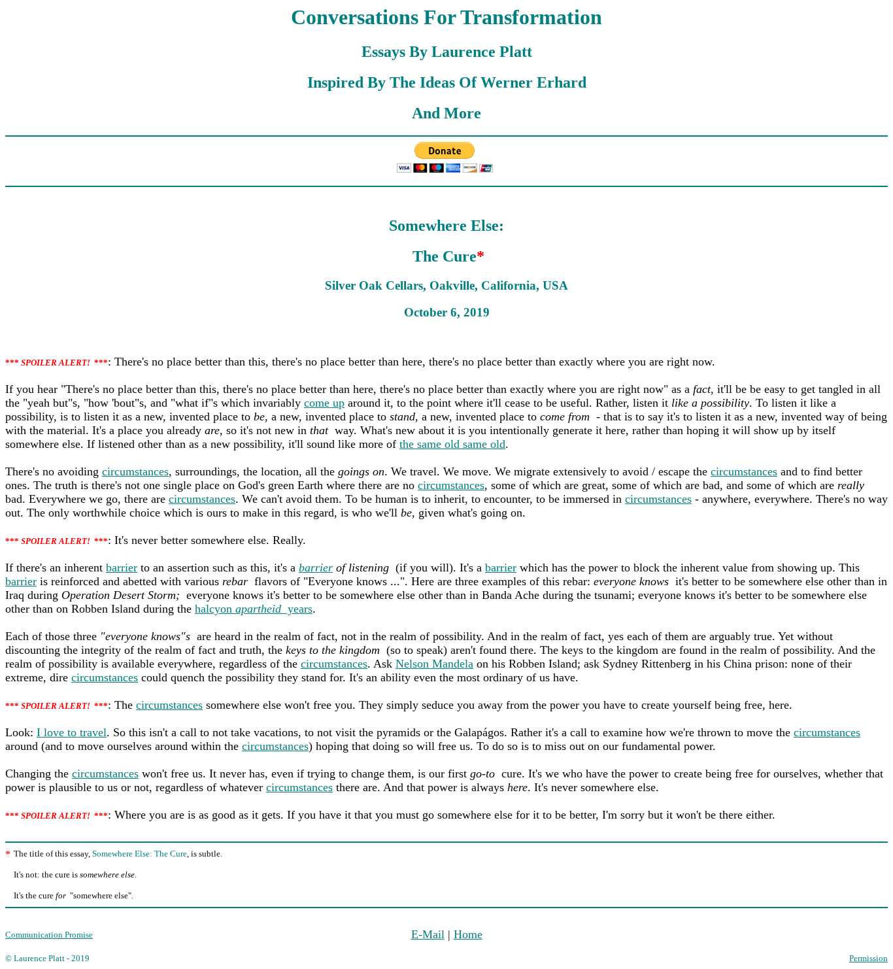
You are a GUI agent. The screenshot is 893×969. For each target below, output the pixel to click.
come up (324, 402)
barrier (121, 567)
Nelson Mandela (434, 663)
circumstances (135, 471)
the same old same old (452, 443)
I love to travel (72, 732)
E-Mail (428, 934)
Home (468, 934)
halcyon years (253, 608)
